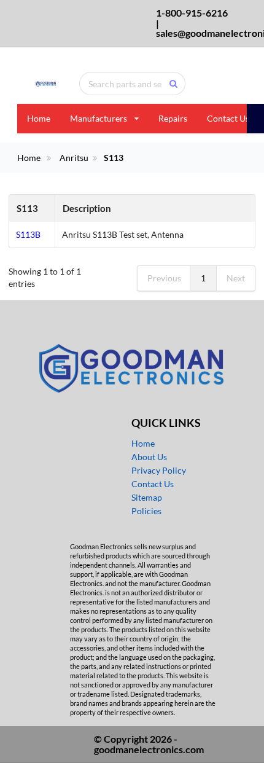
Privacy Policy (158, 470)
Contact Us (228, 118)
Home (38, 118)
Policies (146, 511)
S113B (28, 234)
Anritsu (74, 158)
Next (236, 278)
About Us (149, 457)
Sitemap (146, 497)
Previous (164, 278)
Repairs (172, 118)
